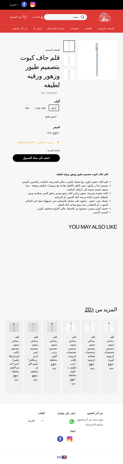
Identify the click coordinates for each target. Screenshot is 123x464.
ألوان (57, 101)
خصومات (74, 28)
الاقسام (88, 28)
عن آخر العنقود (20, 28)
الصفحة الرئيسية (52, 50)
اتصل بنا (37, 28)
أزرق (53, 107)
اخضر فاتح (50, 116)
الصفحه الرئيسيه (106, 28)
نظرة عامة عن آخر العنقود (90, 419)
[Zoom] (97, 60)
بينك (27, 107)
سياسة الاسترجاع (55, 28)
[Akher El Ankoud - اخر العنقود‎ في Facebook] (60, 439)
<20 (89, 309)
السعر (56, 127)
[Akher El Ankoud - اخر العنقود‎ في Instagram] (69, 439)
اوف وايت (40, 107)
